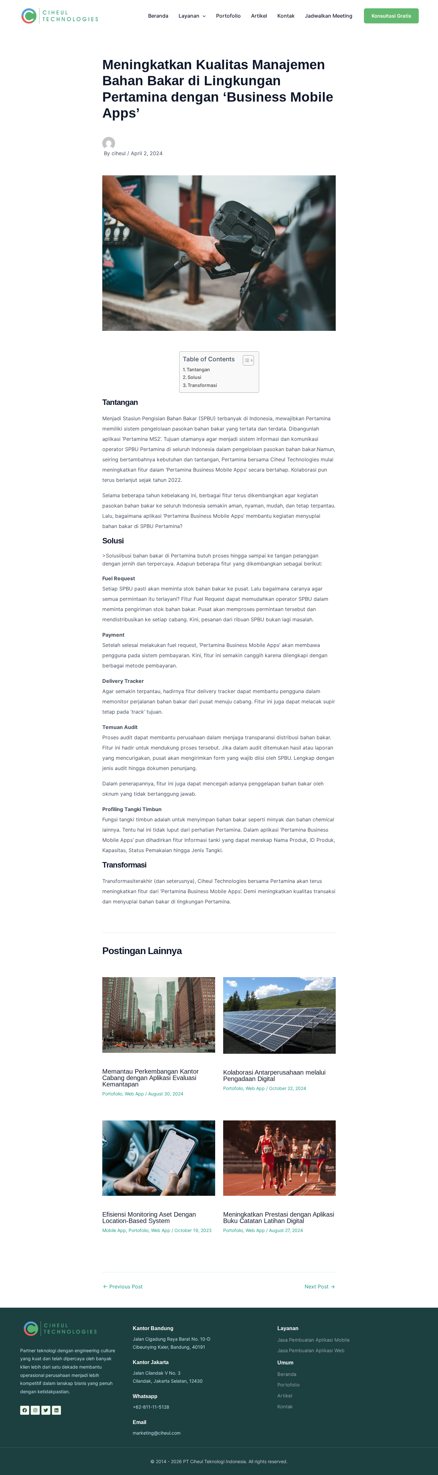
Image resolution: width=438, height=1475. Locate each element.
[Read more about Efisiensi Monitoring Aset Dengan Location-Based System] (158, 1157)
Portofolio (228, 15)
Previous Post (123, 1286)
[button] (202, 15)
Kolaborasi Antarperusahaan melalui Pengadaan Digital (274, 1075)
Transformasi (202, 385)
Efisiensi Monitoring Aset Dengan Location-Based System (149, 1217)
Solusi (194, 377)
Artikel (259, 15)
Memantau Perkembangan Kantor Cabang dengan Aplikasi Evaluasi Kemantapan (150, 1078)
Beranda (158, 15)
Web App (134, 1093)
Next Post (320, 1286)
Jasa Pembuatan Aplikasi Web (310, 1350)
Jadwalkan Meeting (328, 15)
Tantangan (198, 369)
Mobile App (114, 1230)
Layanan (189, 15)
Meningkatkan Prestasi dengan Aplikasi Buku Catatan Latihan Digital (278, 1217)
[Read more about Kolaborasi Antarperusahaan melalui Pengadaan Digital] (279, 1015)
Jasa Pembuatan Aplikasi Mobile (313, 1340)
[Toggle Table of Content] (245, 360)
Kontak (286, 15)
